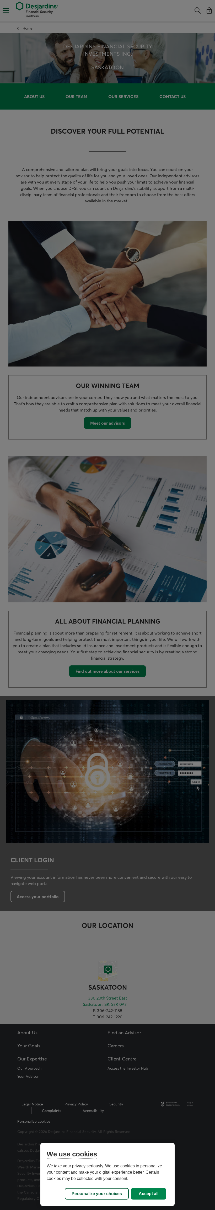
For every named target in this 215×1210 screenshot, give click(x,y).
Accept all (148, 1193)
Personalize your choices (97, 1193)
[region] (107, 1174)
